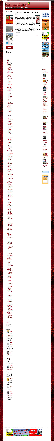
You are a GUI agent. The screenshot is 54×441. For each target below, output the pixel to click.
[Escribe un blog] (17, 32)
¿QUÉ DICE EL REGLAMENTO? (9, 213)
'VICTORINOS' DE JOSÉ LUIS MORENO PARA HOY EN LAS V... (9, 281)
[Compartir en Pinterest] (19, 32)
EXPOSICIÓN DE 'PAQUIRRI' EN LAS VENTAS (10, 297)
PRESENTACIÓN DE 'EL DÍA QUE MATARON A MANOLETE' (9, 93)
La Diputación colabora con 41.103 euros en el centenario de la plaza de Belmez (10, 336)
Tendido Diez (44, 160)
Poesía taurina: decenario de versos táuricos (45, 112)
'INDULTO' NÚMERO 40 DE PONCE (9, 237)
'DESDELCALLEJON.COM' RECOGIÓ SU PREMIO (10, 219)
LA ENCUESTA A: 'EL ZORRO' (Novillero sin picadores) (9, 91)
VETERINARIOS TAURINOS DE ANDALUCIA (45, 102)
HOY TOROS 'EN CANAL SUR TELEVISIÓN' (9, 124)
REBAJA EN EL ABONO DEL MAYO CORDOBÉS (10, 75)
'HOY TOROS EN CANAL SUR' (9, 228)
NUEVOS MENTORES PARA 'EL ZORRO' (10, 137)
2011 (7, 59)
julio (8, 322)
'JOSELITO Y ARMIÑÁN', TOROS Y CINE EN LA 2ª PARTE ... (10, 156)
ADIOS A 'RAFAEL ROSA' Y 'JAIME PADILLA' (9, 230)
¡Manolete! (44, 113)
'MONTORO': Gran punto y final (9, 232)
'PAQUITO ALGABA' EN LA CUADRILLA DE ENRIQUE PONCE (10, 307)
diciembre (8, 62)
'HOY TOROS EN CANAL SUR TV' (9, 286)
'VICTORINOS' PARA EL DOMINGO (9, 293)
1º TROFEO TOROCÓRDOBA (9, 295)
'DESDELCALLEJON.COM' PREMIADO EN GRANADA (10, 276)
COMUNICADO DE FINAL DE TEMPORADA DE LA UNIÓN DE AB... (10, 183)
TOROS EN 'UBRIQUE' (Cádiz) (10, 248)
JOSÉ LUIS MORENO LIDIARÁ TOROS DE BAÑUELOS (10, 206)
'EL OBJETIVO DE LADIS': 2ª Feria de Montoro (10, 217)
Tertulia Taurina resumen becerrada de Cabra (11, 332)
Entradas (8, 325)
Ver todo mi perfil (44, 69)
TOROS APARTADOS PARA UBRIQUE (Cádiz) (10, 192)
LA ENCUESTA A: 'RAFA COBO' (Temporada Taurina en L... (10, 119)
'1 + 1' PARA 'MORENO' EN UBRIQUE (9, 122)
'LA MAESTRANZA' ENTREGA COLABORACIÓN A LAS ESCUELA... (10, 265)
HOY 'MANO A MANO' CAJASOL (10, 162)
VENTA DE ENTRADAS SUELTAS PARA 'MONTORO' (9, 288)
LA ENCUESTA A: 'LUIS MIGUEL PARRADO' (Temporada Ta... (9, 111)
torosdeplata (44, 126)
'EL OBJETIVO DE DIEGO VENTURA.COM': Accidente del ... (9, 164)
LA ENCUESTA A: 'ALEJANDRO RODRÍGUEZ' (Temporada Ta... (9, 129)
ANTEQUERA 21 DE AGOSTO (11, 387)
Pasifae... (44, 108)
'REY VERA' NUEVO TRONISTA (9, 259)
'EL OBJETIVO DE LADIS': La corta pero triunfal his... (9, 291)
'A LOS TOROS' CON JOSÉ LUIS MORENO (10, 171)
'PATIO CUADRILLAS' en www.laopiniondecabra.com (10, 256)
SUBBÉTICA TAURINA (44, 78)
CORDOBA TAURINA (44, 94)
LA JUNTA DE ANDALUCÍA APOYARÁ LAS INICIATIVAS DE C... (10, 84)
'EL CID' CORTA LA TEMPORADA (9, 301)
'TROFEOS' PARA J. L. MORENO (10, 73)
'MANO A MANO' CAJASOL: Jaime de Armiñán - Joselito (10, 247)
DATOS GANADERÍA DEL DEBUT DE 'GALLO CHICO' (9, 254)
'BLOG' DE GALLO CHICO (9, 181)
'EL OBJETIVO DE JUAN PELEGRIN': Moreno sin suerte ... (9, 273)
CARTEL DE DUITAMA (11, 378)
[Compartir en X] (18, 32)
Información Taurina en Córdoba (45, 148)
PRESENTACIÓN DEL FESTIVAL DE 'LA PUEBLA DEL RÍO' (10, 195)
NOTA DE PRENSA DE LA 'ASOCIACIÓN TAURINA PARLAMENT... (10, 148)
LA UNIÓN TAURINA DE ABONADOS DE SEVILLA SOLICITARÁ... (10, 186)
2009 (7, 61)
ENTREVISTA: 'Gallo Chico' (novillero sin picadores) (10, 270)
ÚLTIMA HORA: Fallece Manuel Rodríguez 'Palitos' (9, 300)
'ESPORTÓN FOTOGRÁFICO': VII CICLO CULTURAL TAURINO (9, 203)
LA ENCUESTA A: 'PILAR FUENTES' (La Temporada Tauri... (9, 116)
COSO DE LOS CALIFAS (44, 86)
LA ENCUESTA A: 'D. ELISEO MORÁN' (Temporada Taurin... (9, 96)
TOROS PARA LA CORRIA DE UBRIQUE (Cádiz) (9, 313)
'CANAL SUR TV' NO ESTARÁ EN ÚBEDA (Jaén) (10, 316)
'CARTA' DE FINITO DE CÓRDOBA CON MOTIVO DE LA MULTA (10, 179)
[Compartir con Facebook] (19, 32)
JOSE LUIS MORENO (44, 152)
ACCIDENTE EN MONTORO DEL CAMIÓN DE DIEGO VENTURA (10, 174)
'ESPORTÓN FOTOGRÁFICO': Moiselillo (9, 167)
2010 (7, 60)
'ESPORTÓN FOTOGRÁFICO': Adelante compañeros (9, 262)
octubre (8, 64)
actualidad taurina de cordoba (45, 73)
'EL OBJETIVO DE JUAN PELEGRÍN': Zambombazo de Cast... (9, 284)
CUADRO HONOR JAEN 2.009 (9, 176)
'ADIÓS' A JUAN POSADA (9, 199)
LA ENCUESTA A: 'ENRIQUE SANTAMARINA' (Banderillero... (9, 100)
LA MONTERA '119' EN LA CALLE (10, 222)
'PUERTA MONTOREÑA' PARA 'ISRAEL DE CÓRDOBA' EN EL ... (9, 235)
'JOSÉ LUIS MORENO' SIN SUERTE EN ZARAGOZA (10, 197)
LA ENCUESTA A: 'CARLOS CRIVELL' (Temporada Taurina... (10, 70)
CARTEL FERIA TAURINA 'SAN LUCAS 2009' (9, 268)
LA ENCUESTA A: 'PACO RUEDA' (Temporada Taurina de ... (10, 139)
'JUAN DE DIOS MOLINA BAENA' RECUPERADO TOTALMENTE (9, 210)
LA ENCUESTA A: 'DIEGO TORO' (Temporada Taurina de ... (10, 108)
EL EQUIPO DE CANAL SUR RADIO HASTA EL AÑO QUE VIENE (10, 88)
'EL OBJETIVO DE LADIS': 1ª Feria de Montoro (10, 226)
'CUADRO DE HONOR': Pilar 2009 (10, 169)
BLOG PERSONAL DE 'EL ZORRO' (10, 208)
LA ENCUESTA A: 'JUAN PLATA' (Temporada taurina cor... (10, 160)
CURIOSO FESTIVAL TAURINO (9, 250)
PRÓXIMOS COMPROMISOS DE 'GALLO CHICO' (10, 304)
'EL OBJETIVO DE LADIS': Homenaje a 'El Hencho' (10, 318)
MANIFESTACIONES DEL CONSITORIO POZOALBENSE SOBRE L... (10, 310)
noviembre (8, 63)
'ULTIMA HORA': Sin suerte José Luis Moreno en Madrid (9, 278)
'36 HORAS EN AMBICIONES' (9, 102)
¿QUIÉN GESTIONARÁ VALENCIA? (9, 81)
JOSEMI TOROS (45, 121)
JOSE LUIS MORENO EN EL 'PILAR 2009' (10, 214)
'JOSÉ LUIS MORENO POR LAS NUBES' (10, 224)
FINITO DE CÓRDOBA (44, 146)
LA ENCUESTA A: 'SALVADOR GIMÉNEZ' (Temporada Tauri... (10, 143)
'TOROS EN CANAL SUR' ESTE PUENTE (9, 244)
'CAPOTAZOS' (9, 76)
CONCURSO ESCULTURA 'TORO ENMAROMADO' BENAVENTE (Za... (10, 189)
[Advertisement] (9, 413)
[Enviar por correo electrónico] (16, 32)
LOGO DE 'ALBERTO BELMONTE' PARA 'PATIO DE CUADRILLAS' (10, 104)
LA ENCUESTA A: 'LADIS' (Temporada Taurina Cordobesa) (10, 151)
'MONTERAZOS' (9, 68)
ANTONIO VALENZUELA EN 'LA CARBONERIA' (9, 242)
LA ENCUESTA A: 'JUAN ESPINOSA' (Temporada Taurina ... (10, 78)
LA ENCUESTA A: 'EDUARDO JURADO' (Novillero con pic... (10, 133)
